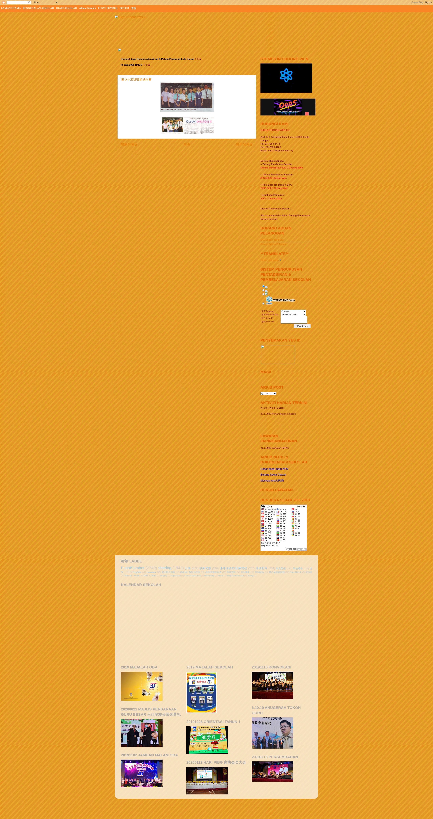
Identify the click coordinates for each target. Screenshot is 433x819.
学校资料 (231, 572)
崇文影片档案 (168, 572)
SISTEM (124, 8)
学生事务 (245, 572)
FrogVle (136, 572)
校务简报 (205, 568)
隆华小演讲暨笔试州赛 (136, 79)
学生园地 (259, 572)
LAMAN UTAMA (11, 8)
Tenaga (250, 576)
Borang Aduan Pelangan (273, 244)
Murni (220, 576)
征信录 (308, 572)
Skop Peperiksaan (235, 576)
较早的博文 (244, 144)
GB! (146, 575)
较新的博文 (129, 144)
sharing (164, 568)
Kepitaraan (176, 576)
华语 (133, 8)
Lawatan (151, 572)
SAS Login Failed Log (272, 239)
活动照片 (262, 568)
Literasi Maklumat (192, 576)
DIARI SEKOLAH (66, 8)
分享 (188, 568)
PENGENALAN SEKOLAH (38, 8)
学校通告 (298, 568)
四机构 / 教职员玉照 (190, 572)
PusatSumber (133, 568)
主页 (187, 144)
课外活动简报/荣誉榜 (233, 568)
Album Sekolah (87, 8)
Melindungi (209, 576)
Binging (163, 576)
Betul (154, 576)
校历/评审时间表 (213, 572)
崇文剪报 (281, 568)
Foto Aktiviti (295, 572)
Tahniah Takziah (132, 575)
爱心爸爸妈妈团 (276, 572)
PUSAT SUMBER (108, 8)
